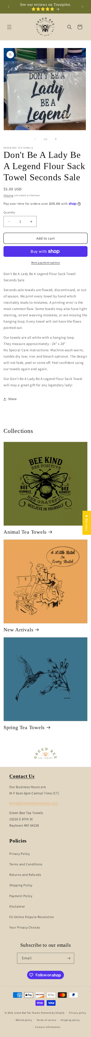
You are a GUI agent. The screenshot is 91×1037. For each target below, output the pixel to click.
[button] (9, 27)
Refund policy (24, 1020)
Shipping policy (70, 1020)
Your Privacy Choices (24, 927)
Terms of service (46, 1020)
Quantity (9, 212)
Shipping (8, 195)
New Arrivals (18, 630)
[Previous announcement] (9, 7)
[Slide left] (35, 139)
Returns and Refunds (25, 875)
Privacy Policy (19, 854)
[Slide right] (56, 139)
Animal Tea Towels (25, 532)
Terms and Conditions (25, 864)
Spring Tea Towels (24, 727)
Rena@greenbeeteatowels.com (33, 803)
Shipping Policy (20, 885)
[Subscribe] (69, 958)
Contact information (47, 1027)
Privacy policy (77, 1012)
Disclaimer (17, 906)
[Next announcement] (82, 7)
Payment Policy (20, 896)
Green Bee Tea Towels (27, 1012)
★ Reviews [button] (86, 523)
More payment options (45, 262)
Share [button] (12, 399)
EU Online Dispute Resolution (31, 917)
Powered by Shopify (53, 1012)
